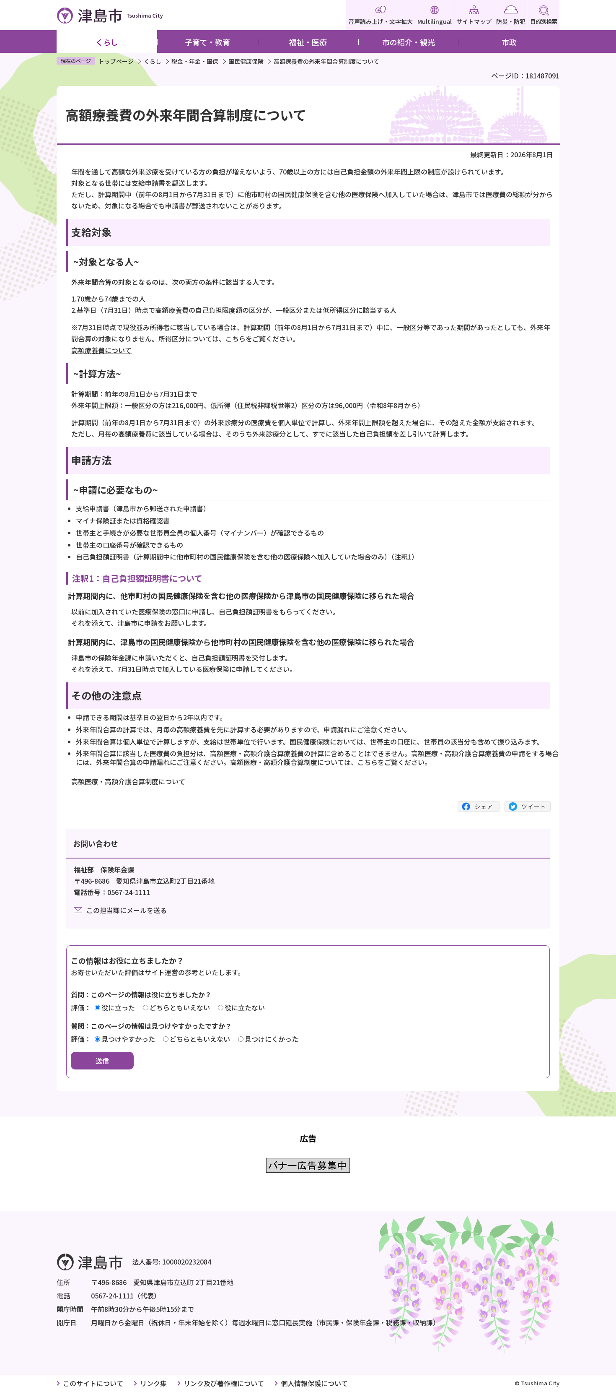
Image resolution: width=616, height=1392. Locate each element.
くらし (107, 41)
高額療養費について (101, 350)
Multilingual (434, 21)
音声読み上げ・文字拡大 (380, 21)
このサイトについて (93, 1383)
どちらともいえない (180, 1007)
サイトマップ (474, 21)
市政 (509, 41)
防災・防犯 (510, 21)
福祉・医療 (308, 41)
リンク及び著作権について (224, 1383)
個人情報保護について (314, 1383)
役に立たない (245, 1007)
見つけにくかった (271, 1039)
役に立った (118, 1007)
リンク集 (153, 1383)
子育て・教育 (207, 41)
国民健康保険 (246, 61)
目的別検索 (543, 21)
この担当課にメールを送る (126, 910)
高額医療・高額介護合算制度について (128, 781)
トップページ (116, 61)
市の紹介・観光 (408, 41)
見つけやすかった (128, 1039)
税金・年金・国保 (194, 61)
